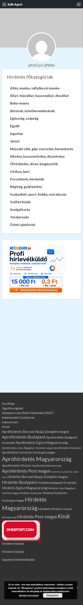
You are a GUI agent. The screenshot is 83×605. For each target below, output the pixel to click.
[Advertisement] (41, 349)
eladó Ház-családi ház (61, 471)
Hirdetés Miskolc (50, 509)
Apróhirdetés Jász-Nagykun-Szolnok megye (27, 447)
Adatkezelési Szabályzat (18, 417)
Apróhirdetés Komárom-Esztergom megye (28, 452)
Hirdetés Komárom (31, 493)
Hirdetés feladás (13, 543)
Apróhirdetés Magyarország (37, 458)
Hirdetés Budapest (19, 482)
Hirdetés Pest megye (37, 516)
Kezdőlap (8, 403)
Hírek (6, 426)
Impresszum (10, 422)
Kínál (64, 516)
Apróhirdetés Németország (46, 465)
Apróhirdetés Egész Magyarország (42, 443)
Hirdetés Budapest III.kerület (57, 482)
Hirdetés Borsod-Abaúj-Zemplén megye (38, 477)
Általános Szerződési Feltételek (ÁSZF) (27, 412)
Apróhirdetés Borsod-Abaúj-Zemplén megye (35, 431)
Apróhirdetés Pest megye (26, 471)
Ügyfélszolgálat (12, 408)
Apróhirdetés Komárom (67, 447)
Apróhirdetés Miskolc (17, 465)
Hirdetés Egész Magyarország (24, 488)
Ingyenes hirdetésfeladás (18, 559)
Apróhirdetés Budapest (24, 436)
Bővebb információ (29, 595)
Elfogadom (52, 595)
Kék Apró (15, 4)
